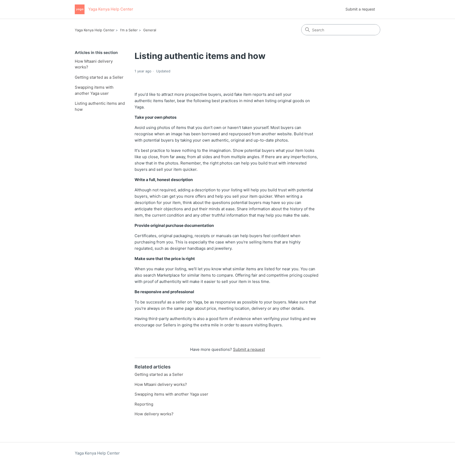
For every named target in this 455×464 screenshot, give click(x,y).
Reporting (144, 404)
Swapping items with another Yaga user (94, 90)
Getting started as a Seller (99, 77)
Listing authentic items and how (100, 106)
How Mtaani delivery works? (94, 64)
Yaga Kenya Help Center (95, 30)
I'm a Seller (129, 30)
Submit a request (360, 9)
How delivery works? (154, 413)
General (149, 30)
